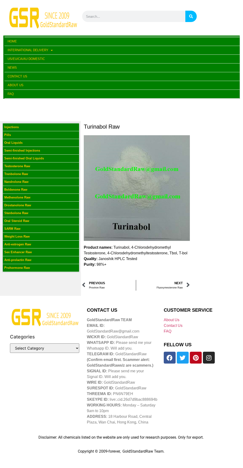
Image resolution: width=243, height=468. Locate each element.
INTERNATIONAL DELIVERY (28, 50)
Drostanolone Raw (17, 205)
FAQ (11, 94)
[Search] (191, 16)
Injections (11, 127)
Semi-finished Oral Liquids (24, 158)
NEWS (12, 67)
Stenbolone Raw (16, 213)
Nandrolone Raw (16, 182)
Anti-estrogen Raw (17, 244)
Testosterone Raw (17, 166)
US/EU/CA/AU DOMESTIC (26, 59)
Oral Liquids (13, 142)
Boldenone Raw (15, 189)
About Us (171, 320)
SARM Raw (12, 228)
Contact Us (173, 326)
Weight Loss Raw (17, 236)
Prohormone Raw (17, 268)
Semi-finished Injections (22, 150)
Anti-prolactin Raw (17, 260)
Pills (7, 135)
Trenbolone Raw (16, 174)
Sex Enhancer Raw (18, 252)
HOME (12, 41)
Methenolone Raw (17, 197)
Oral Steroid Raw (16, 221)
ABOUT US (15, 85)
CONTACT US (17, 76)
